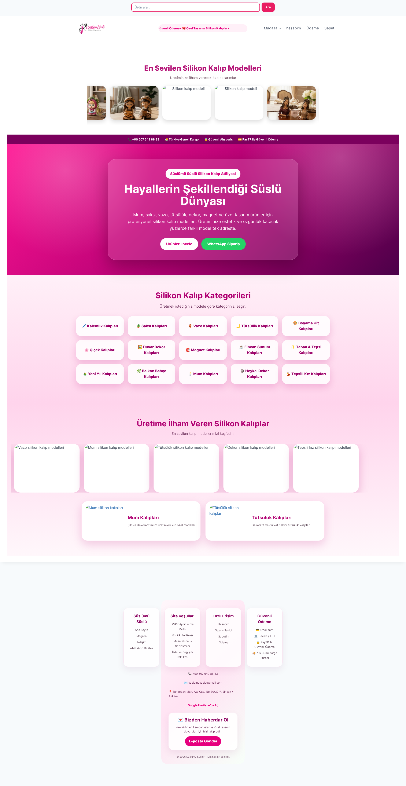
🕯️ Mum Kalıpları (203, 374)
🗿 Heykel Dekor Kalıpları (254, 374)
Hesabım (223, 624)
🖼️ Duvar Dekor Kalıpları (151, 350)
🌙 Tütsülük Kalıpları (254, 326)
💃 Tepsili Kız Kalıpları (306, 374)
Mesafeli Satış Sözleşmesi (182, 643)
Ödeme (312, 28)
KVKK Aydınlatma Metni (182, 626)
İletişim (141, 642)
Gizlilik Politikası (182, 635)
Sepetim (223, 636)
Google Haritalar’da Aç (203, 705)
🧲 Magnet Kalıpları (203, 350)
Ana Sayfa (141, 630)
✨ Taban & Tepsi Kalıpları (306, 350)
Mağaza (141, 636)
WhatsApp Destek (141, 648)
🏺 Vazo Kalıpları (203, 326)
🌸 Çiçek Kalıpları (99, 350)
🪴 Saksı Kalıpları (151, 326)
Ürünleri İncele (179, 244)
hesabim (293, 28)
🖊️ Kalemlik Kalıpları (100, 326)
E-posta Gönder (203, 741)
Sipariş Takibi (223, 630)
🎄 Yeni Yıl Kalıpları (100, 374)
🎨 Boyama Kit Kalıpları (306, 326)
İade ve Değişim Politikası (182, 654)
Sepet (329, 28)
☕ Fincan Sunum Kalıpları (254, 350)
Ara (268, 7)
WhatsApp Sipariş (223, 244)
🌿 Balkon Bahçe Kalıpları (151, 374)
